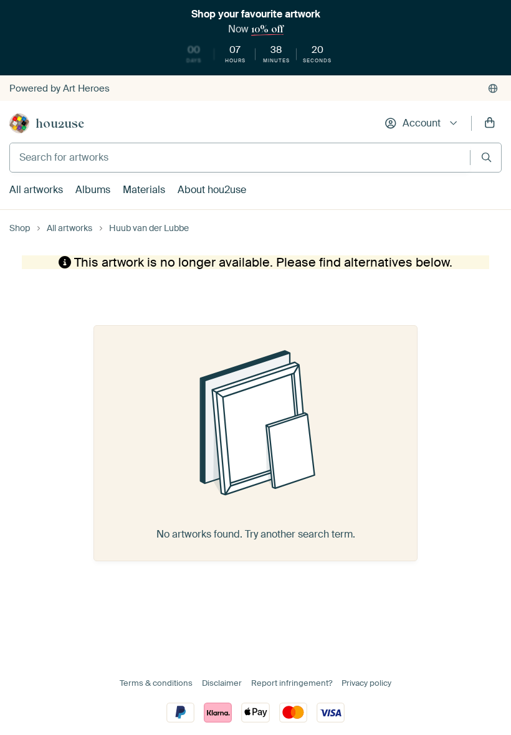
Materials (144, 189)
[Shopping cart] (490, 123)
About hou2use (212, 189)
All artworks (36, 189)
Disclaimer (222, 683)
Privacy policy (366, 683)
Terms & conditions (156, 683)
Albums (92, 189)
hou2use (60, 123)
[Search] (486, 157)
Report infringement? (291, 683)
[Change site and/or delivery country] (493, 88)
